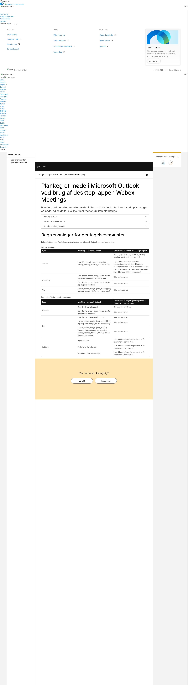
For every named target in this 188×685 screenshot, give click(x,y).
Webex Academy (60, 41)
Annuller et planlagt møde (54, 226)
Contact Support (13, 49)
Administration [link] (5, 19)
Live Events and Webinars (63, 46)
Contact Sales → (175, 70)
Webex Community (106, 35)
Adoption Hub (12, 44)
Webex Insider (105, 41)
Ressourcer (4, 24)
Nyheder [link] (3, 21)
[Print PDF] (147, 175)
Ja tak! (82, 381)
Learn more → (154, 61)
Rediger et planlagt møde (54, 221)
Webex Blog (58, 52)
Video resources (59, 35)
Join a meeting (12, 34)
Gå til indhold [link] (4, 1)
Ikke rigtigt (105, 381)
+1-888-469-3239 (160, 70)
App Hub (103, 46)
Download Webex (20, 70)
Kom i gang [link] (4, 14)
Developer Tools (12, 39)
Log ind (2, 149)
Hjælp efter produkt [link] (7, 16)
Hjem (38, 166)
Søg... (11, 6)
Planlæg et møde (51, 217)
